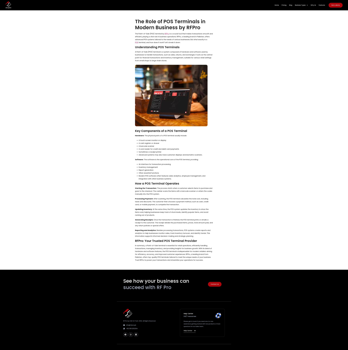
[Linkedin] (136, 334)
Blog (290, 5)
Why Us (313, 5)
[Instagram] (131, 334)
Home (277, 5)
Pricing (284, 5)
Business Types (300, 5)
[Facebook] (125, 334)
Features (322, 5)
